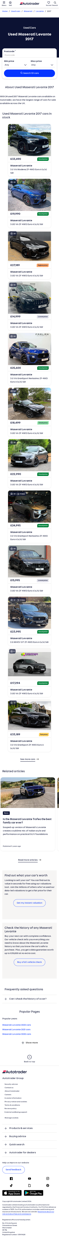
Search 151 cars (31, 73)
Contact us (9, 1088)
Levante (40, 11)
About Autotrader (12, 1091)
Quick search (16, 1144)
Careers (8, 1095)
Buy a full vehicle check (29, 962)
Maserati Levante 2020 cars (16, 1034)
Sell (10, 5)
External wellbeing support (16, 1112)
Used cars (15, 11)
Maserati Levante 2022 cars (16, 1025)
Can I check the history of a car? (28, 999)
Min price (9, 61)
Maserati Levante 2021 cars (16, 1029)
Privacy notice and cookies (16, 1102)
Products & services (21, 1128)
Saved (48, 5)
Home (5, 11)
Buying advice (17, 1136)
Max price (36, 61)
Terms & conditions (12, 1105)
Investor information (13, 1098)
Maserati (28, 11)
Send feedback (13, 1170)
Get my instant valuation (29, 903)
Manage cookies (11, 1118)
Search (55, 5)
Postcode (9, 51)
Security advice (11, 1084)
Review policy (11, 1108)
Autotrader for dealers (22, 1152)
